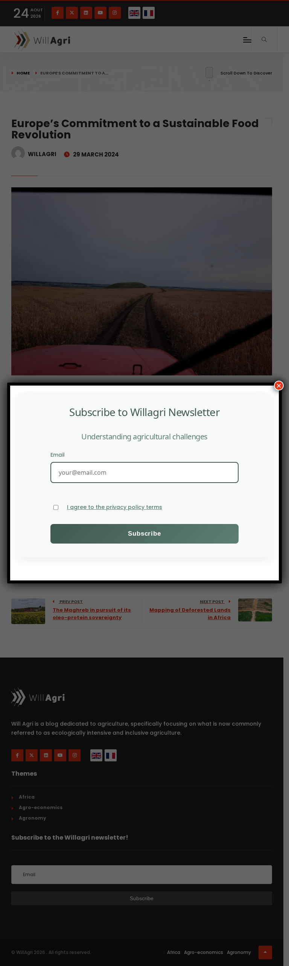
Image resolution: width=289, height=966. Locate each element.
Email (57, 455)
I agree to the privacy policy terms (114, 507)
